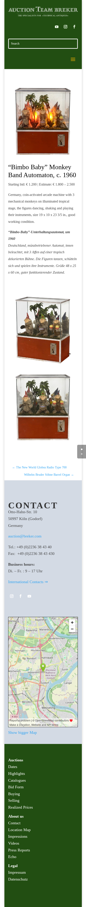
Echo (12, 856)
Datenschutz (18, 879)
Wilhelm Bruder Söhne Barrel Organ (49, 474)
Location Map (19, 830)
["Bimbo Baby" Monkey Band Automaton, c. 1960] (43, 121)
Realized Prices (20, 807)
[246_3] (43, 442)
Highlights (16, 773)
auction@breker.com (24, 536)
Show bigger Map (22, 732)
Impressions (17, 836)
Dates (12, 766)
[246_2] (43, 365)
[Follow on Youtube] (56, 26)
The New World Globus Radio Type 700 (39, 467)
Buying (14, 794)
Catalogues (17, 780)
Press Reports (19, 850)
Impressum (17, 872)
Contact (14, 823)
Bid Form (16, 787)
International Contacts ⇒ (28, 582)
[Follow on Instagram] (65, 26)
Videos (13, 843)
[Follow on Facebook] (74, 26)
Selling (13, 800)
